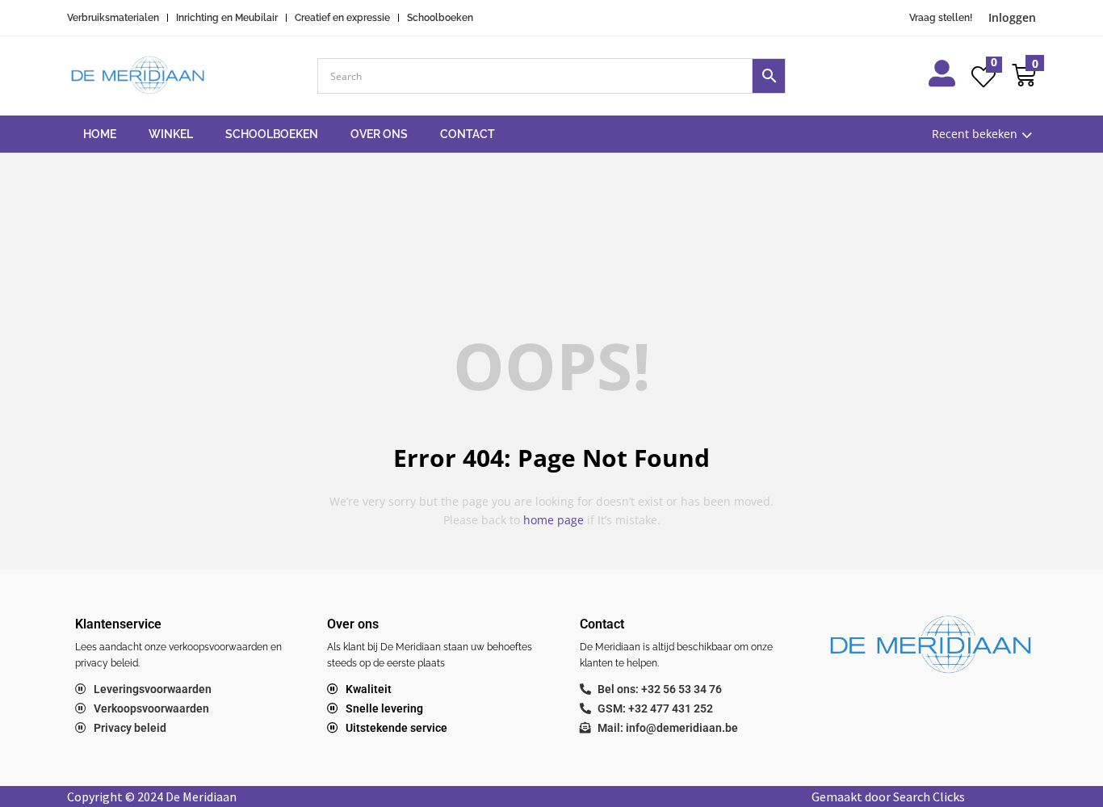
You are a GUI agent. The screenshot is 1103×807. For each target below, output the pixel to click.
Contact (467, 134)
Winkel (171, 134)
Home (99, 134)
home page (553, 519)
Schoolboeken (271, 134)
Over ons (379, 134)
